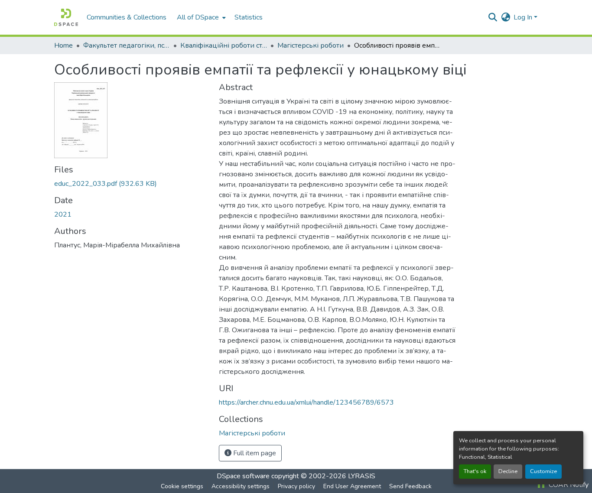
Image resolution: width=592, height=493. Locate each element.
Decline (507, 471)
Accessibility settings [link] (240, 486)
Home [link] (63, 45)
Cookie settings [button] (182, 486)
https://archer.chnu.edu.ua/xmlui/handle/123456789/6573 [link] (306, 402)
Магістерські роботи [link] (310, 45)
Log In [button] (524, 17)
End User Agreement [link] (352, 486)
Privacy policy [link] (296, 486)
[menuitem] (200, 17)
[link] (131, 183)
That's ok (475, 471)
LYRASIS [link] (361, 476)
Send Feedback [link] (410, 486)
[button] (66, 17)
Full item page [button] (253, 453)
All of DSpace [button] (198, 17)
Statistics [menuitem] (248, 17)
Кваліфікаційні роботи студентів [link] (223, 45)
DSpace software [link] (243, 476)
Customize (543, 471)
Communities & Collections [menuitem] (126, 17)
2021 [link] (63, 214)
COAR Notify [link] (568, 485)
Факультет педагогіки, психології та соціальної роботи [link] (126, 45)
